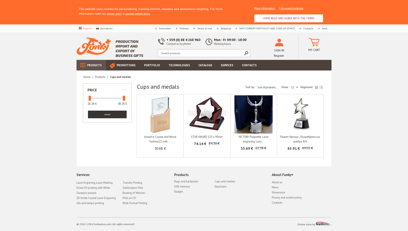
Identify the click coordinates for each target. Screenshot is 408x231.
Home (87, 77)
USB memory (182, 186)
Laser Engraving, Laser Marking (94, 183)
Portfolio (152, 65)
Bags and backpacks (186, 181)
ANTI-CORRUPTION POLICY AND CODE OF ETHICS (267, 28)
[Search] (246, 53)
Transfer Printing (132, 183)
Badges (178, 191)
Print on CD (129, 198)
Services (227, 65)
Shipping (226, 28)
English (87, 28)
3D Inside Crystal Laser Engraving (96, 198)
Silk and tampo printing (90, 203)
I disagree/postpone (291, 8)
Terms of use (204, 28)
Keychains (221, 186)
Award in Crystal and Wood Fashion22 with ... (160, 139)
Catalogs (205, 65)
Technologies (179, 65)
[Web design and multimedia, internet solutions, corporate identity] (324, 224)
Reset (107, 114)
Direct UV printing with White (93, 188)
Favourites (165, 28)
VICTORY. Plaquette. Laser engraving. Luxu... (254, 139)
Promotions (126, 65)
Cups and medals (225, 181)
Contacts (308, 28)
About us (277, 182)
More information (264, 8)
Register (279, 56)
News (275, 187)
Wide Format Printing (135, 203)
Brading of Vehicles (134, 193)
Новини (184, 28)
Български (106, 28)
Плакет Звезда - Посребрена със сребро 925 (300, 139)
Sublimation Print (133, 188)
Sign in (279, 50)
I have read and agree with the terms (288, 18)
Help (324, 28)
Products (94, 65)
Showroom (278, 192)
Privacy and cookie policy (287, 197)
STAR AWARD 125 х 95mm (207, 137)
